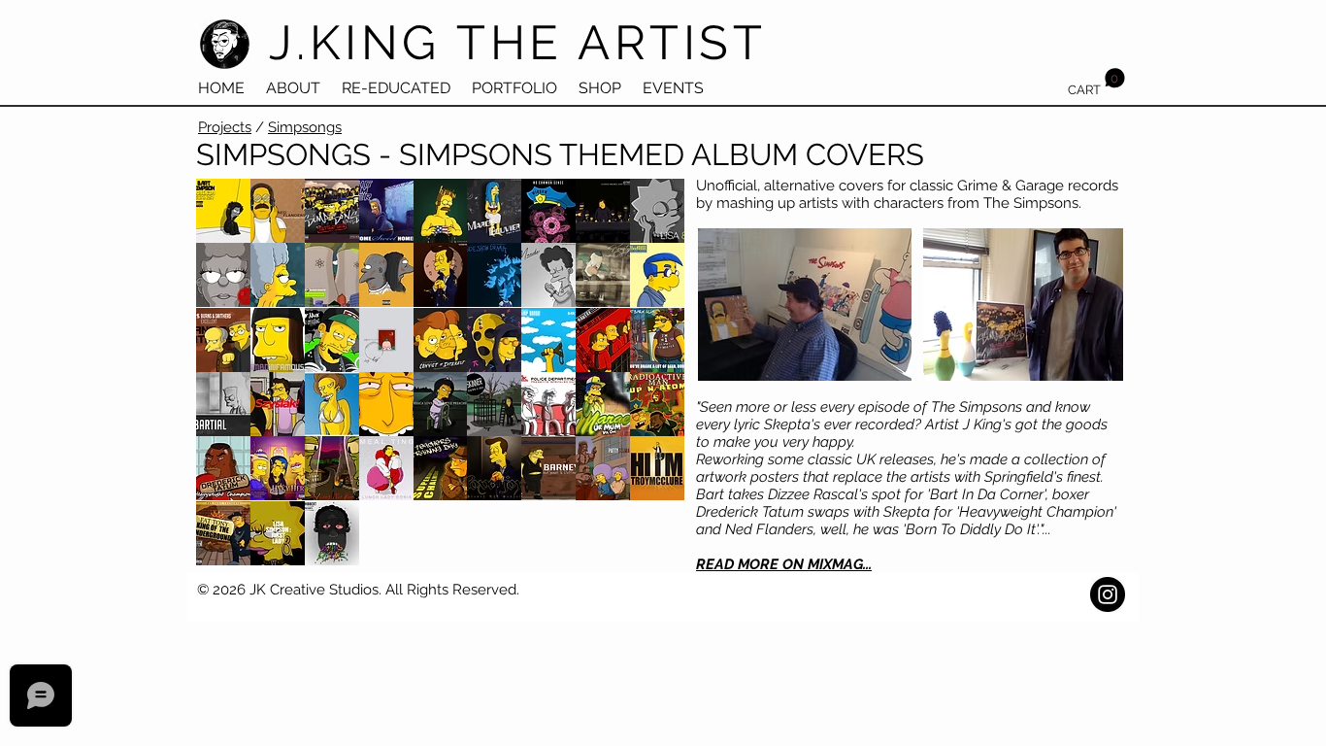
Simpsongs (305, 127)
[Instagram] (1107, 594)
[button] (1096, 82)
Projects (224, 127)
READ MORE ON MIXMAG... (784, 564)
